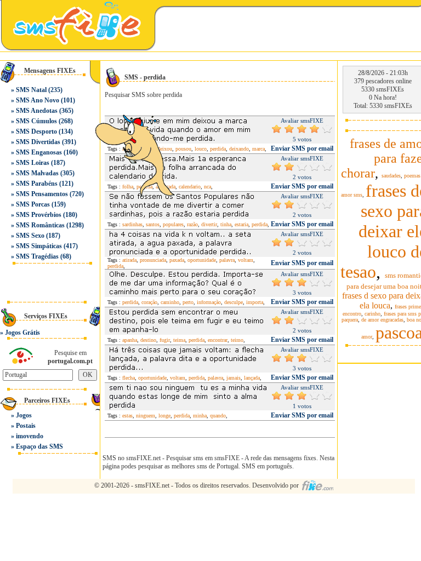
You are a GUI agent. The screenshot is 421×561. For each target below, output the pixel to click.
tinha (225, 224)
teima (179, 340)
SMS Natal (31, 90)
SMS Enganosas (39, 152)
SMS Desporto (36, 131)
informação (209, 302)
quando (218, 416)
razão (192, 224)
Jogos (24, 415)
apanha (129, 340)
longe (164, 416)
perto (188, 302)
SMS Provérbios (38, 215)
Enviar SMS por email (302, 148)
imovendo (29, 436)
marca (258, 149)
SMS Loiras (32, 163)
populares (173, 224)
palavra (227, 260)
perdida (218, 149)
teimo (237, 340)
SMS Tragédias (37, 256)
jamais (233, 378)
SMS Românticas (40, 225)
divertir (209, 224)
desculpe (233, 302)
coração (149, 302)
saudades (391, 176)
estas (127, 416)
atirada (129, 260)
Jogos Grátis (22, 332)
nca (207, 187)
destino (148, 340)
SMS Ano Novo (37, 100)
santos (153, 224)
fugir (165, 340)
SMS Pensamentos (42, 194)
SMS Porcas (33, 204)
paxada (176, 260)
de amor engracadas (382, 320)
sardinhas (132, 224)
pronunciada (153, 260)
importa (254, 302)
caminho (170, 302)
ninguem (145, 416)
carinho (372, 314)
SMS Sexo (30, 235)
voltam (245, 260)
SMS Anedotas (37, 111)
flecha (128, 378)
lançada (252, 378)
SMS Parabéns (37, 183)
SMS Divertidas (38, 142)
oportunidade (201, 260)
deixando (239, 149)
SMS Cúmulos (36, 121)
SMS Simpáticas (39, 246)
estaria (241, 224)
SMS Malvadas (37, 173)
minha (200, 416)
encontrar (217, 340)
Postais (26, 426)
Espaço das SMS (39, 446)
